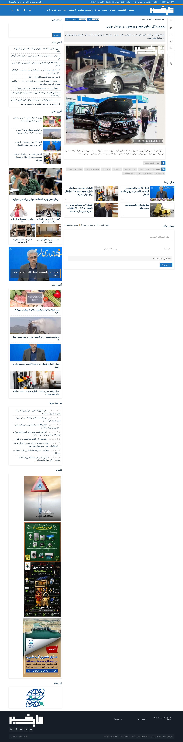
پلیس (104, 10)
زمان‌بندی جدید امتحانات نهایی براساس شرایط (35, 199)
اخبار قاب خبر (144, 169)
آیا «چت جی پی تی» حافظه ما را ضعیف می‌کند (39, 104)
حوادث (97, 10)
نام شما (167, 249)
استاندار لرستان (130, 169)
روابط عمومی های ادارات (34, 2)
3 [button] (59, 256)
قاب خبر (141, 736)
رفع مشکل (117, 169)
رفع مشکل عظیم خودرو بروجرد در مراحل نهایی (135, 26)
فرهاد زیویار (160, 173)
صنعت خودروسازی (92, 169)
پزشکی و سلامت (85, 10)
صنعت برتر (106, 169)
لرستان (72, 10)
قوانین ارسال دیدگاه (161, 259)
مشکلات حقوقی (129, 173)
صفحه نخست (159, 19)
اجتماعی (112, 10)
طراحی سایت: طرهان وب (18, 736)
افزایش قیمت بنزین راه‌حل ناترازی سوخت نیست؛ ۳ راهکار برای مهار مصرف (79, 191)
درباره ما (21, 2)
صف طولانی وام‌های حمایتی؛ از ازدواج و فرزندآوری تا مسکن (34, 100)
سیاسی (131, 10)
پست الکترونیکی (110, 249)
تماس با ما (12, 2)
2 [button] (59, 253)
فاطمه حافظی (149, 163)
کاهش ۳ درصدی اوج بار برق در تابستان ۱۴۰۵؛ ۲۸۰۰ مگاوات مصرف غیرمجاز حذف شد (79, 208)
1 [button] (59, 250)
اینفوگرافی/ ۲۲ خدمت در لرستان (162, 718)
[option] (35, 264)
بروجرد (143, 19)
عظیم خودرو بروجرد (74, 169)
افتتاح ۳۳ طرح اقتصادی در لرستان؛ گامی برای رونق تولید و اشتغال (135, 191)
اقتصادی (122, 10)
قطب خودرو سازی (145, 173)
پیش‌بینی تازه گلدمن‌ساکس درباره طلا (43, 77)
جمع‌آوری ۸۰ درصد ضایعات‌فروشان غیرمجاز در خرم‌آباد (36, 88)
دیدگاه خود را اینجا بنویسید (160, 237)
